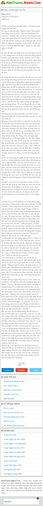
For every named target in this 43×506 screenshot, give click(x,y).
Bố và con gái (8, 408)
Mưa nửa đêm (9, 398)
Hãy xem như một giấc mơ (13, 412)
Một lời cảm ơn (9, 421)
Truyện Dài (7, 435)
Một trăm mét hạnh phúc (13, 390)
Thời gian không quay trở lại (13, 416)
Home (5, 10)
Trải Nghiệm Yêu (10, 469)
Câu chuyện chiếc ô (11, 385)
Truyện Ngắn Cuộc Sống (13, 443)
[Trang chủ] (21, 5)
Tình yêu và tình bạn (11, 394)
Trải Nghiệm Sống (10, 473)
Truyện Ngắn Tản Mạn (12, 456)
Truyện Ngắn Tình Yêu (17, 10)
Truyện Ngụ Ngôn (10, 465)
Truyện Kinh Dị (9, 460)
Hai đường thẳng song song (13, 425)
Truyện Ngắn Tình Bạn (12, 448)
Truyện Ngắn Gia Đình (12, 452)
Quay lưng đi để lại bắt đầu (14, 381)
